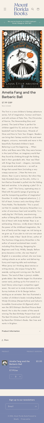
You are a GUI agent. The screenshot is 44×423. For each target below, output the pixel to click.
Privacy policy (25, 419)
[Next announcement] (39, 22)
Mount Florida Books (21, 416)
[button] (5, 9)
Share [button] (6, 340)
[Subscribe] (35, 406)
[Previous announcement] (4, 22)
